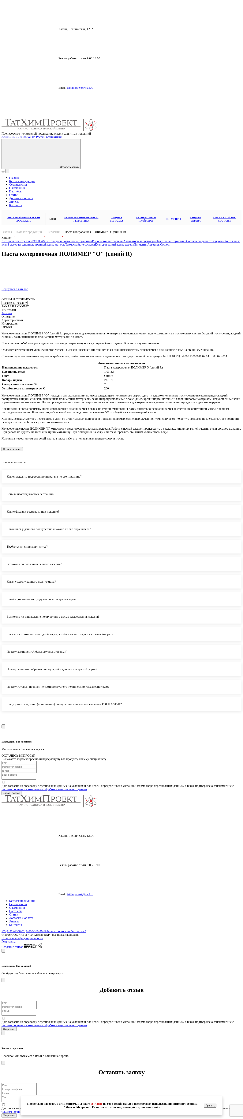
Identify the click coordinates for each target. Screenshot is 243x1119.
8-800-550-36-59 (32, 137)
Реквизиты (9, 941)
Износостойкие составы (224, 219)
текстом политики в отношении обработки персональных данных (44, 789)
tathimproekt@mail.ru (80, 87)
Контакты (15, 205)
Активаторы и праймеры (146, 219)
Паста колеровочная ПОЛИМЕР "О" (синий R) (95, 232)
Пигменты (173, 219)
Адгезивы (153, 244)
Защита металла (116, 219)
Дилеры (14, 201)
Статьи (13, 194)
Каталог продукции (22, 181)
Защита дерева (195, 219)
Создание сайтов (13, 946)
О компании (17, 188)
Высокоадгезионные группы (26, 244)
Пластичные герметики (171, 241)
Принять (210, 1105)
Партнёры (15, 191)
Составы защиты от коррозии (205, 241)
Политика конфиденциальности (22, 938)
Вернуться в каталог (15, 289)
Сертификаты (18, 184)
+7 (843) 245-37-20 (13, 931)
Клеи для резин (105, 244)
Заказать (7, 313)
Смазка (165, 244)
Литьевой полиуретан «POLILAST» (23, 219)
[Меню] (3, 171)
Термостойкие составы (80, 244)
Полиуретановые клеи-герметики (81, 219)
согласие (96, 1103)
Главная (14, 177)
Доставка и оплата (21, 198)
